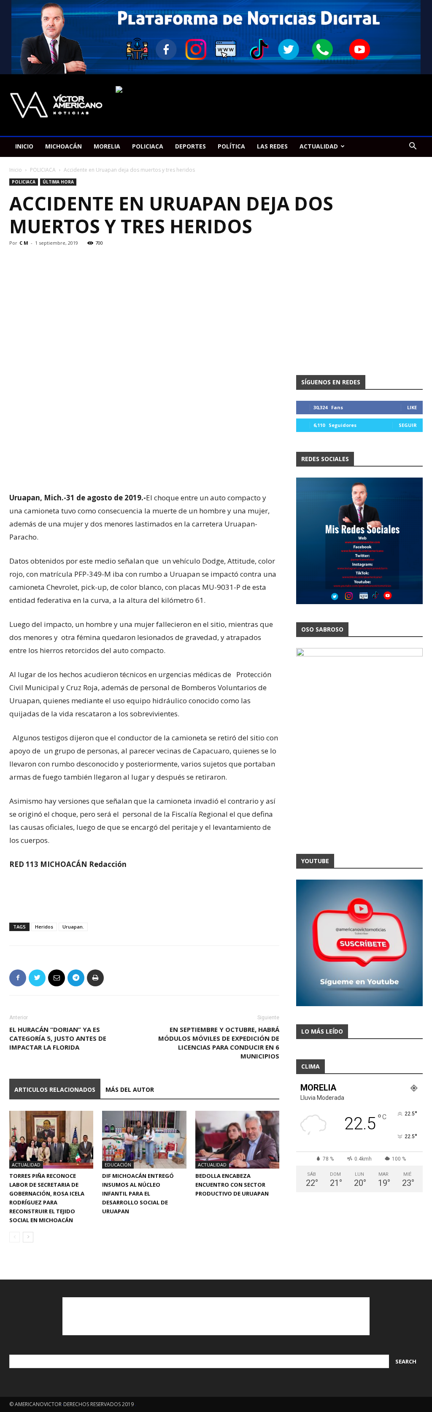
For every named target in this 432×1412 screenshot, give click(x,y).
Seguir (408, 425)
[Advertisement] (144, 469)
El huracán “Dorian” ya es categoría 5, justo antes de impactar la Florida (57, 1038)
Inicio (15, 169)
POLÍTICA (231, 146)
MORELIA (107, 146)
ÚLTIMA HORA (58, 182)
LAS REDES (272, 146)
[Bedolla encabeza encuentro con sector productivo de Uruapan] (237, 1140)
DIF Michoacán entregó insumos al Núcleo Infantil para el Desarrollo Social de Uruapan (138, 1193)
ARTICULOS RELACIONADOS (54, 1089)
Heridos (44, 926)
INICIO (24, 146)
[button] (412, 147)
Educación (118, 1164)
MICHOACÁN (63, 146)
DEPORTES (190, 146)
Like (412, 407)
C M (23, 243)
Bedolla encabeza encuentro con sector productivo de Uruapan (232, 1184)
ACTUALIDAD (319, 146)
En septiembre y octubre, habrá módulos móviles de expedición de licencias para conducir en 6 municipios (218, 1042)
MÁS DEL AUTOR (129, 1089)
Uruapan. (73, 926)
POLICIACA (147, 146)
